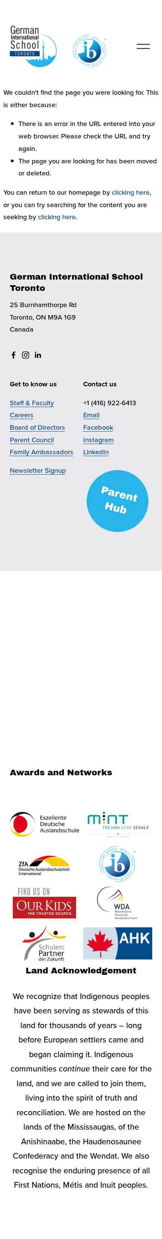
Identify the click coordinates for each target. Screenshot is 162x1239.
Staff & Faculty (32, 402)
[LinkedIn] (37, 355)
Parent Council (32, 439)
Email (91, 415)
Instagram (98, 439)
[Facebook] (13, 355)
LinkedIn (96, 452)
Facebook (98, 427)
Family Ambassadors (41, 452)
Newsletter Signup (38, 470)
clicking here (131, 192)
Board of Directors (37, 427)
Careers (22, 415)
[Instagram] (25, 355)
